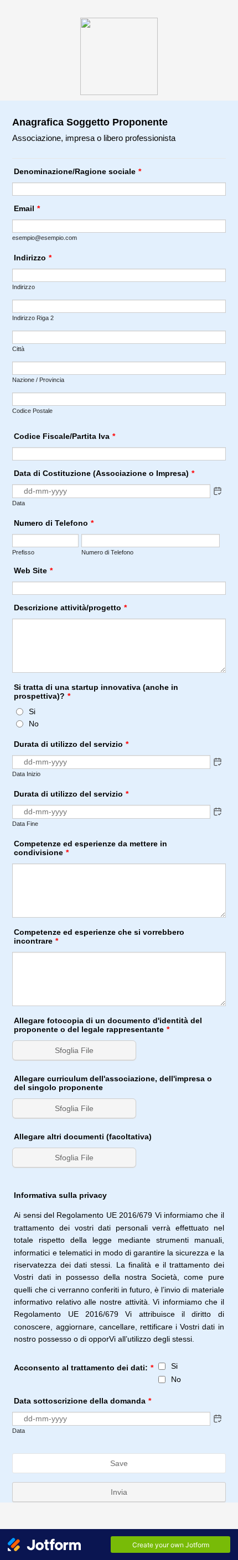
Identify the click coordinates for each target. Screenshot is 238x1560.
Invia (119, 1492)
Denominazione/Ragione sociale (77, 171)
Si (32, 711)
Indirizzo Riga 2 (33, 318)
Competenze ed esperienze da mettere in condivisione (90, 848)
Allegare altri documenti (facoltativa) (83, 1136)
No (34, 723)
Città (18, 348)
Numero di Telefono (54, 523)
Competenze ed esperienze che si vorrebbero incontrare (99, 936)
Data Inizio (26, 774)
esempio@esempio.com (44, 237)
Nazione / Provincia (38, 379)
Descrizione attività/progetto (70, 607)
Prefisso (23, 552)
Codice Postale (32, 410)
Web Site (33, 570)
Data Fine (25, 823)
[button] (217, 490)
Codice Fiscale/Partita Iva (64, 436)
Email (27, 208)
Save (119, 1463)
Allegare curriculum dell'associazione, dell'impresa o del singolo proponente (113, 1083)
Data (18, 503)
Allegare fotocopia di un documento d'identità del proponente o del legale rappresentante (108, 1025)
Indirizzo (32, 257)
